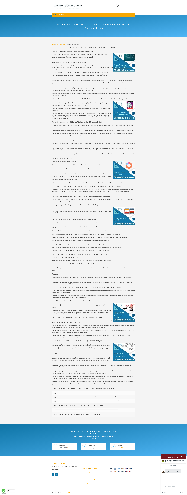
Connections (84, 475)
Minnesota (96, 479)
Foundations (84, 479)
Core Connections (85, 468)
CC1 (91, 468)
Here (122, 447)
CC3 (96, 468)
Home (54, 14)
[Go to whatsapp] (3, 491)
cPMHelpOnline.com (59, 463)
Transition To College (61, 44)
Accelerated (90, 479)
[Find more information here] (173, 474)
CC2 (94, 468)
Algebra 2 (95, 475)
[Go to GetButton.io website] (3, 493)
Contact (61, 14)
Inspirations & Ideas (85, 483)
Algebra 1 (89, 475)
